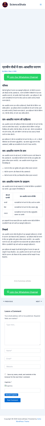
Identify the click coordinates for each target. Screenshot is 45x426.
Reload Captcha (11, 395)
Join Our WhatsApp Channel (23, 77)
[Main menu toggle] (41, 4)
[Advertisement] (22, 33)
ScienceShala (18, 4)
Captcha (8, 382)
